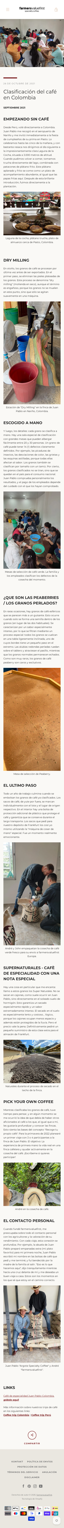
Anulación (49, 1472)
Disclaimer (32, 1477)
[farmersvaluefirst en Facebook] (23, 1486)
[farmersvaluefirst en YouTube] (40, 1486)
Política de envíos (40, 1461)
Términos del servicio (22, 1472)
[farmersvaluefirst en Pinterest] (29, 1486)
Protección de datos (32, 1466)
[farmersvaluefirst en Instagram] (35, 1486)
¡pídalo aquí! (11, 1399)
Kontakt (17, 1461)
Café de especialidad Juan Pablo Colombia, (28, 1395)
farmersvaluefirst (44, 1495)
